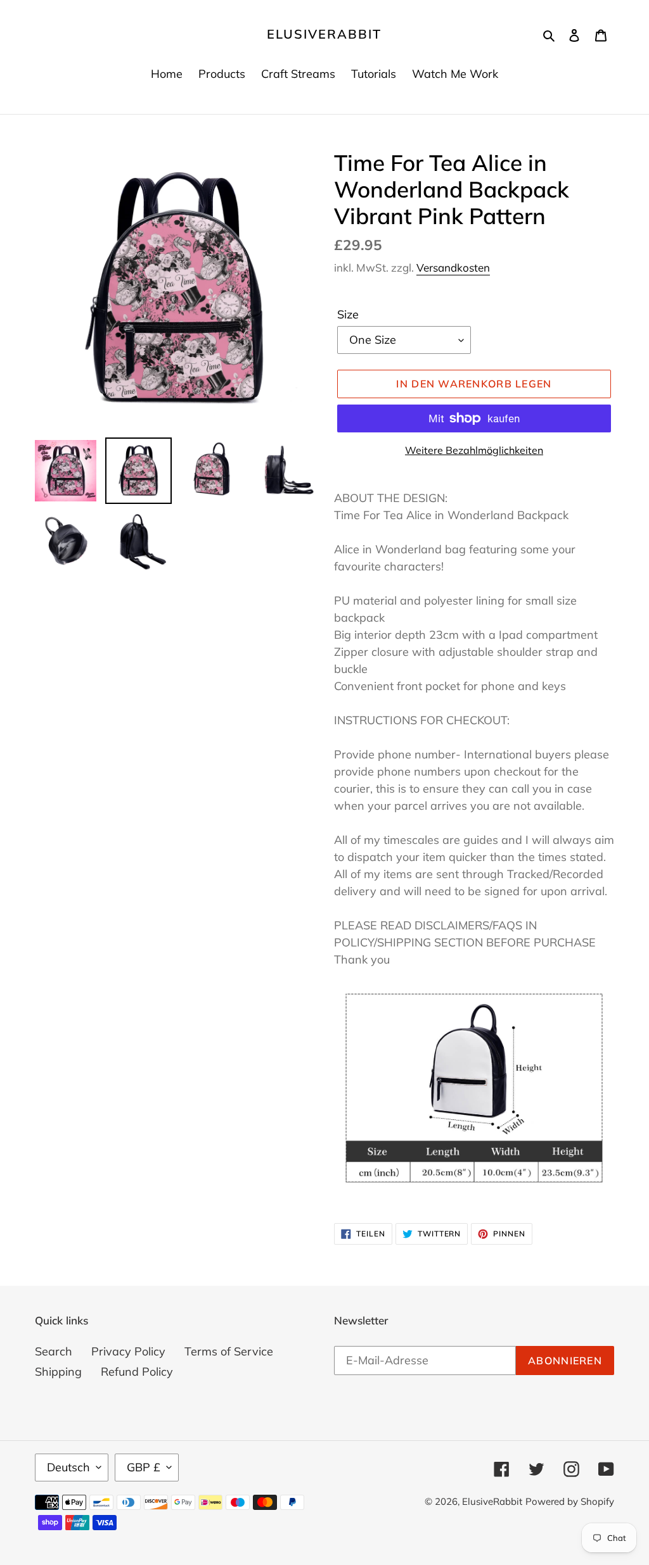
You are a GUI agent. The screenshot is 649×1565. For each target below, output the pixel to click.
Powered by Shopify (569, 1501)
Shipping (58, 1371)
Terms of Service (228, 1351)
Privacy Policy (128, 1351)
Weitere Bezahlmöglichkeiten (474, 450)
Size (348, 314)
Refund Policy (137, 1371)
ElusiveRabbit (324, 34)
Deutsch (68, 1467)
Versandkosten (453, 267)
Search (53, 1351)
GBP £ (143, 1467)
